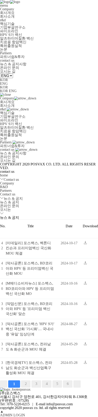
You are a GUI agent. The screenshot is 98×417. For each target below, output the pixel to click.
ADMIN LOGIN (12, 415)
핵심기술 (7, 24)
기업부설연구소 (13, 27)
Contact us (11, 179)
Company (7, 9)
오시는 (5, 209)
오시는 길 (7, 71)
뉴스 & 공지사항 (13, 64)
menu (4, 5)
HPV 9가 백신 (11, 35)
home (4, 175)
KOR (4, 80)
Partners (6, 53)
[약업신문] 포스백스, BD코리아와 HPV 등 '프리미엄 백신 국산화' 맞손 (29, 309)
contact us (7, 60)
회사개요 (7, 13)
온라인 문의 (9, 68)
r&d (3, 20)
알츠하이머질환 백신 (17, 38)
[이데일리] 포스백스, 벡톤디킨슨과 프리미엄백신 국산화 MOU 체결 (28, 248)
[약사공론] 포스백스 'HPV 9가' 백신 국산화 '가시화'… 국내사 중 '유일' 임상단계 (30, 329)
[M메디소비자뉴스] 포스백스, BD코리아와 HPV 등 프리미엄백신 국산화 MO (30, 288)
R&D (4, 187)
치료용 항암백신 (13, 42)
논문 (3, 49)
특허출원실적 (11, 46)
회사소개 (7, 16)
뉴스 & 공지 (13, 198)
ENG (4, 83)
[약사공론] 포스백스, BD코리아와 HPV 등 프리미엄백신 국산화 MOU (29, 268)
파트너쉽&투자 (12, 57)
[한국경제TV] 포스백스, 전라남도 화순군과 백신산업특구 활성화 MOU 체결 (29, 368)
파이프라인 (9, 31)
